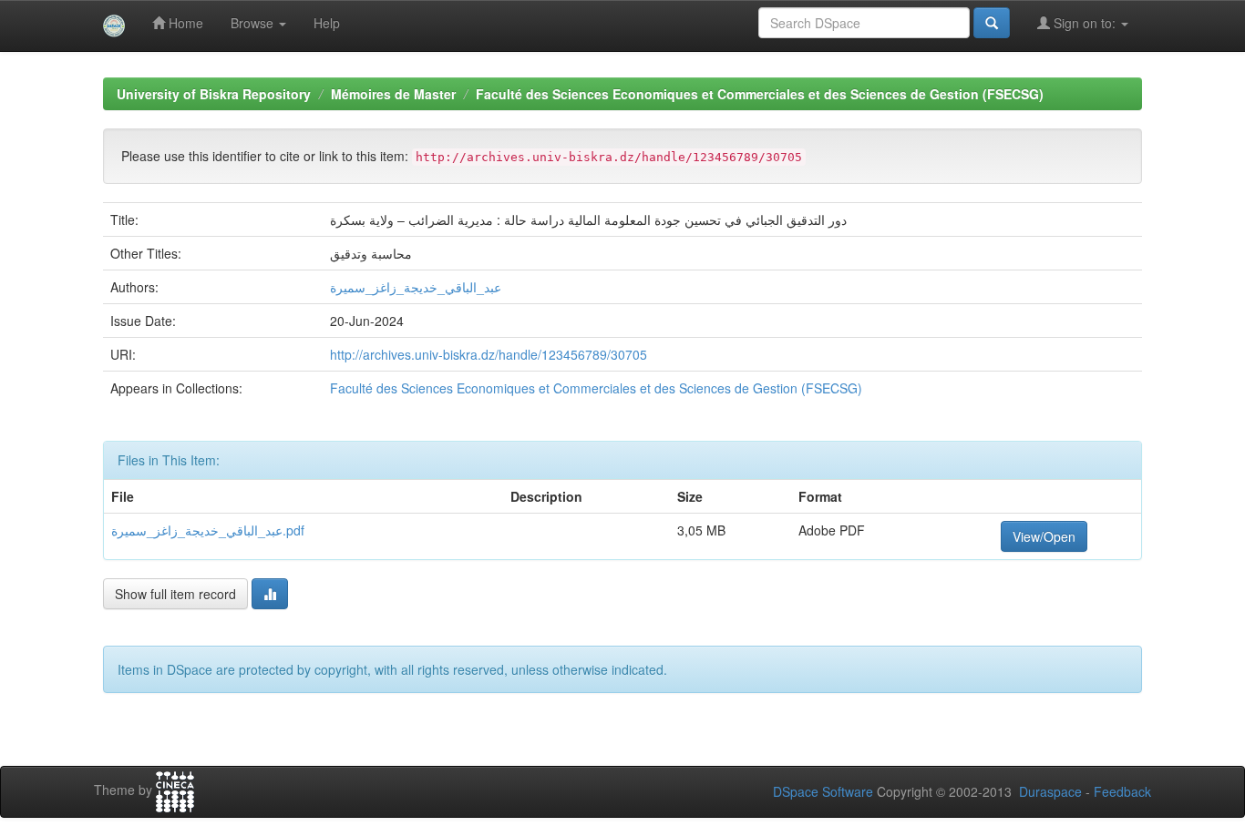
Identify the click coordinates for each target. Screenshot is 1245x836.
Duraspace (1050, 791)
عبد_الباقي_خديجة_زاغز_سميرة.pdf (207, 530)
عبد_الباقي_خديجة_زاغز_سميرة (415, 287)
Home (184, 23)
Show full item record (175, 594)
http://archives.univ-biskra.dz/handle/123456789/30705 (488, 354)
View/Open (1044, 536)
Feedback (1122, 791)
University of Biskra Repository (214, 94)
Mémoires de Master (393, 94)
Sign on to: (1084, 23)
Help (327, 23)
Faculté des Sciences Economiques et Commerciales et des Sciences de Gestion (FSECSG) (760, 94)
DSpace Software (823, 791)
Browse (254, 23)
